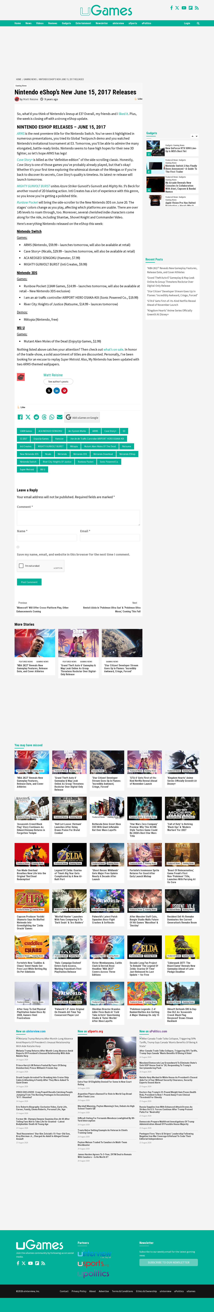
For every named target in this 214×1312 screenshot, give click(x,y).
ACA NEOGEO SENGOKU (50, 430)
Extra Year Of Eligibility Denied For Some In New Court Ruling (105, 1083)
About (92, 1291)
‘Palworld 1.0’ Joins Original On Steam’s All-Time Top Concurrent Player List (69, 1012)
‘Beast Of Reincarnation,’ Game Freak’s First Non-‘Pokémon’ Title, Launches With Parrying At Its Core (181, 876)
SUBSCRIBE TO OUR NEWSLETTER (168, 1262)
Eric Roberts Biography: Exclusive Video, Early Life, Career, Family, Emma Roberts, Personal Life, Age (41, 1108)
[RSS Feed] (197, 8)
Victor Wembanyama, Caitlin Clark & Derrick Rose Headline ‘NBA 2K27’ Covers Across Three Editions (107, 968)
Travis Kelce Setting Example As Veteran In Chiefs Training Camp (103, 1131)
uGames (191, 1291)
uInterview (118, 23)
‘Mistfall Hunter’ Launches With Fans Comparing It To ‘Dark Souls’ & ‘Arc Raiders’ (69, 919)
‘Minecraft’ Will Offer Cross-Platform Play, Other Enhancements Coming (42, 607)
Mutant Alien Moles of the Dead (100, 446)
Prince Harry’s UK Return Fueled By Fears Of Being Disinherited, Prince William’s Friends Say (41, 1066)
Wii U (42, 469)
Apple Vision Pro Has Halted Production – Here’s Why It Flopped (180, 205)
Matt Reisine (30, 99)
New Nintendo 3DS (29, 454)
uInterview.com (36, 1031)
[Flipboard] (191, 8)
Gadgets (66, 23)
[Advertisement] (107, 51)
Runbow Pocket (86, 461)
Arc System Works (77, 430)
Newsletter (102, 23)
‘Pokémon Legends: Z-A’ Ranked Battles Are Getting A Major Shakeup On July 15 (144, 1012)
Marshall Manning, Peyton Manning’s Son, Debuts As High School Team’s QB (106, 1107)
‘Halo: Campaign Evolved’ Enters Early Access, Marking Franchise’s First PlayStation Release (68, 967)
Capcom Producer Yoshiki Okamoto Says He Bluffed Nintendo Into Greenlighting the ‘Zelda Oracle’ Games (30, 922)
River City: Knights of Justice (57, 461)
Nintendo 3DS (80, 454)
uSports (133, 23)
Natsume (126, 446)
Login (187, 23)
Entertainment (83, 23)
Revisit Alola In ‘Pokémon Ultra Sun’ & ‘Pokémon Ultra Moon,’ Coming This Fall (112, 607)
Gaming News (21, 86)
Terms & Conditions (122, 1291)
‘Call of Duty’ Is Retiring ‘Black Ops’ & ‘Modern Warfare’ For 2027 (180, 827)
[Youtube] (184, 8)
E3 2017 (23, 438)
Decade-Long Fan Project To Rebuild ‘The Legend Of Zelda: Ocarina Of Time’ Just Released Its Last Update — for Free (144, 968)
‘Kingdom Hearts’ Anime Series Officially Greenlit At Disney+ (169, 312)
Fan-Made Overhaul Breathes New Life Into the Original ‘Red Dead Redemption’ (31, 875)
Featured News (26, 662)
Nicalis (48, 454)
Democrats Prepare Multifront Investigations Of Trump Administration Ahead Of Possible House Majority (166, 1123)
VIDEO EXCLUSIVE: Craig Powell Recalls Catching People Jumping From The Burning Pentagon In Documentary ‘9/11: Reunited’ (44, 1095)
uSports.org (95, 1031)
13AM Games (26, 430)
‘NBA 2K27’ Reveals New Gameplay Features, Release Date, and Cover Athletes (32, 668)
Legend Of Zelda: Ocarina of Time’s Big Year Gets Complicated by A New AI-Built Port (68, 875)
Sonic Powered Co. (109, 461)
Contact (64, 1291)
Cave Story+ (110, 430)
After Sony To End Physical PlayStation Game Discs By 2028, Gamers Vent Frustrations (31, 1014)
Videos (40, 23)
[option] (172, 149)
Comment (25, 507)
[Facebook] (171, 8)
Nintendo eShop (127, 454)
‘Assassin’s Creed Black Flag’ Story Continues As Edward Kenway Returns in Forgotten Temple (31, 829)
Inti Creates (25, 446)
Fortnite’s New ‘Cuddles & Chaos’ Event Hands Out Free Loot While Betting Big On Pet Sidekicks (32, 967)
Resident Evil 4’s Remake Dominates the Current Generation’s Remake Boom (182, 919)
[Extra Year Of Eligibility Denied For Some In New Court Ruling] (107, 1057)
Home (18, 23)
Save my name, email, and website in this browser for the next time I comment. (73, 554)
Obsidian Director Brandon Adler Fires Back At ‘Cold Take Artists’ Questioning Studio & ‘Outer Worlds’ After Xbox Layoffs (106, 1015)
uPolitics (146, 23)
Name (22, 531)
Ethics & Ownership (146, 1291)
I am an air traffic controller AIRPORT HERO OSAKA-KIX (97, 438)
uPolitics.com (158, 1031)
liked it (123, 114)
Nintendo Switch (28, 461)
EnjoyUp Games (41, 438)
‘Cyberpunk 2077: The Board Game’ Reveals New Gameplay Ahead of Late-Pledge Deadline (181, 967)
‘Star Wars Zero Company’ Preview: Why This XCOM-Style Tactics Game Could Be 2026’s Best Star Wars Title (144, 830)
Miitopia (74, 446)
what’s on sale (113, 349)
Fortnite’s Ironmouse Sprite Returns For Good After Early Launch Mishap (144, 873)
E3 (124, 430)
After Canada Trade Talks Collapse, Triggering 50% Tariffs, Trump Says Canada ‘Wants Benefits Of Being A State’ (168, 1052)
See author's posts (58, 381)
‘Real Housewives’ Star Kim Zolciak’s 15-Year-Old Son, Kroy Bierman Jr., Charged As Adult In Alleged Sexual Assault (43, 1136)
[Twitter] (177, 8)
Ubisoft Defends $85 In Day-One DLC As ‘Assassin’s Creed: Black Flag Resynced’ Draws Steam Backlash (182, 1015)
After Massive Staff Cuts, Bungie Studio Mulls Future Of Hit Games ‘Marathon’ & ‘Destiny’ (144, 921)
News (28, 23)
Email (85, 531)
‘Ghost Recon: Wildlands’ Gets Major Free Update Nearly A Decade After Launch (105, 875)
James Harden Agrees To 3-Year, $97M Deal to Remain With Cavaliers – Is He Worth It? (105, 1155)
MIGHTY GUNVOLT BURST (51, 446)
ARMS (95, 430)
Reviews (52, 23)
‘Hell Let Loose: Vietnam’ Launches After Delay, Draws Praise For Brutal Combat (68, 829)
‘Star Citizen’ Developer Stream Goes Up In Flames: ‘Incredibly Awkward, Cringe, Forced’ (121, 668)
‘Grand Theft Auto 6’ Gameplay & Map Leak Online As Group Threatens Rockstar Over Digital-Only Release (78, 670)
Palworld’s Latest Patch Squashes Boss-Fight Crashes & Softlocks (104, 919)
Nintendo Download (103, 454)
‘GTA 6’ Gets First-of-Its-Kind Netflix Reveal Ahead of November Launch (171, 303)
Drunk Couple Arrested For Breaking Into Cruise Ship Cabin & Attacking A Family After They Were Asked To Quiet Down (42, 1080)
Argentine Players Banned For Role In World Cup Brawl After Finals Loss (105, 1095)
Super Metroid (27, 469)
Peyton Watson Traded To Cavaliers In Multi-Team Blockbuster (102, 1143)
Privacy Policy (79, 1291)
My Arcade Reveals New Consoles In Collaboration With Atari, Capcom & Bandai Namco (180, 187)
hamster (59, 438)
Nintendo (62, 454)
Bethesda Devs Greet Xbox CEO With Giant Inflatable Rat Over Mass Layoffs (106, 827)
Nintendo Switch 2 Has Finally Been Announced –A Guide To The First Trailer (181, 168)
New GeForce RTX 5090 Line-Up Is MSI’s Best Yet (181, 150)
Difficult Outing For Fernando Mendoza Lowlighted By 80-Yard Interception (106, 1119)
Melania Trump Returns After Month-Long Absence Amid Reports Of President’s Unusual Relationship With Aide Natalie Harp (44, 1053)
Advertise (104, 1291)
